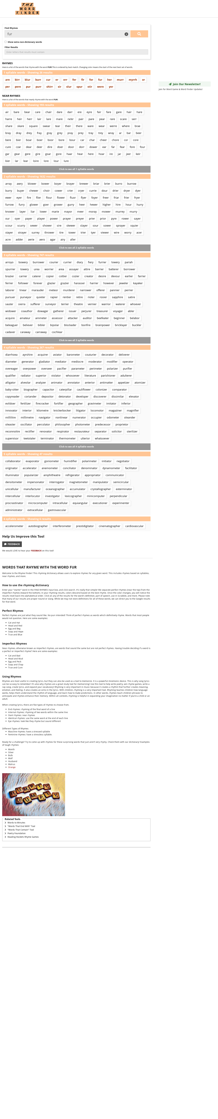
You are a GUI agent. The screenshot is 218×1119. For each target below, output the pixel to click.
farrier (142, 276)
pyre (114, 218)
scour (8, 225)
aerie (31, 239)
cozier (75, 276)
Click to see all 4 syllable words (76, 446)
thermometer (67, 438)
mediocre (77, 361)
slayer (84, 225)
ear (104, 147)
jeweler (123, 283)
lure (66, 161)
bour (72, 140)
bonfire (85, 325)
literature (90, 375)
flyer (83, 197)
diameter (11, 361)
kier (7, 161)
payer (28, 218)
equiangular (80, 503)
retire (79, 297)
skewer (70, 225)
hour (129, 204)
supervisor (12, 438)
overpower (29, 368)
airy (63, 239)
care (37, 112)
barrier (99, 269)
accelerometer (14, 526)
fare (108, 112)
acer (139, 232)
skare (20, 126)
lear (25, 161)
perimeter (96, 368)
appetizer (123, 382)
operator (127, 361)
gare (119, 112)
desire (102, 276)
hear (80, 154)
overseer (46, 368)
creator (88, 276)
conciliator (69, 468)
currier (67, 262)
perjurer (86, 311)
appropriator (93, 475)
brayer (70, 183)
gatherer (58, 311)
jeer (128, 154)
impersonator (35, 482)
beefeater (103, 318)
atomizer (140, 382)
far (113, 147)
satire (131, 297)
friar (116, 197)
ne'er (71, 119)
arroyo (9, 262)
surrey (35, 232)
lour (56, 161)
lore (46, 161)
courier (53, 262)
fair (99, 112)
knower (10, 211)
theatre (78, 304)
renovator (46, 431)
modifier (112, 361)
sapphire (117, 297)
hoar (101, 154)
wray (111, 133)
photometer (82, 424)
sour (95, 225)
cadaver (10, 332)
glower (34, 204)
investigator (52, 496)
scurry (21, 225)
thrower (49, 232)
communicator (115, 475)
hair (129, 112)
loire (36, 161)
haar (69, 154)
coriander (30, 396)
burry (8, 190)
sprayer (120, 225)
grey (59, 133)
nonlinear (61, 417)
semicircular (121, 482)
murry (133, 211)
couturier (90, 354)
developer (82, 396)
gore (59, 154)
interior (27, 410)
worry (127, 232)
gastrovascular (57, 510)
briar (96, 183)
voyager (118, 311)
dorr (81, 147)
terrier (65, 304)
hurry (140, 204)
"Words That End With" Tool (21, 826)
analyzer (41, 382)
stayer (9, 232)
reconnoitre (12, 431)
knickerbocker (62, 410)
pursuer (10, 297)
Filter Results (11, 47)
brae (137, 126)
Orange (12, 767)
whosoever (72, 375)
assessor (57, 318)
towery (24, 269)
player (41, 218)
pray (70, 133)
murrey (120, 211)
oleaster (10, 424)
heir (19, 119)
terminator (47, 438)
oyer (17, 218)
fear (122, 147)
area (61, 269)
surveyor (50, 304)
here (91, 154)
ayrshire (28, 354)
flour (49, 197)
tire (61, 232)
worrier (49, 269)
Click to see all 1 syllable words (76, 169)
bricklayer (121, 325)
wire (116, 232)
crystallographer (100, 489)
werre (113, 126)
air (7, 112)
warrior (106, 304)
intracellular (60, 503)
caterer (36, 276)
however (108, 283)
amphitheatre (51, 475)
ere (80, 112)
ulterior (85, 438)
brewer (83, 183)
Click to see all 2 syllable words (76, 247)
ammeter (41, 318)
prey (80, 133)
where (126, 126)
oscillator (26, 424)
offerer (100, 290)
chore (115, 140)
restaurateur (82, 431)
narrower (85, 290)
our (7, 218)
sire (59, 225)
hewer (94, 204)
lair (39, 119)
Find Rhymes (11, 28)
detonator (65, 396)
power (54, 218)
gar (7, 154)
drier (115, 190)
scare (123, 119)
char (92, 140)
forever (37, 283)
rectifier (30, 431)
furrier (102, 262)
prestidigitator (85, 526)
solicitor (117, 431)
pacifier (61, 368)
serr (134, 119)
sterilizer (132, 431)
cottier (63, 276)
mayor (68, 211)
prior (103, 218)
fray (39, 133)
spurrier (10, 269)
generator (28, 361)
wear (102, 126)
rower (125, 218)
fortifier (58, 403)
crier (70, 190)
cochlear (57, 332)
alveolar (26, 382)
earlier (129, 276)
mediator (60, 361)
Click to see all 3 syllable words (76, 340)
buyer (20, 190)
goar (48, 154)
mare (59, 119)
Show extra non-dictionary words (24, 42)
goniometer (51, 461)
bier (18, 140)
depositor (48, 396)
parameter (78, 368)
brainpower (103, 325)
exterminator (124, 489)
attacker (73, 318)
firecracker (42, 403)
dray (18, 133)
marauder (38, 290)
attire (87, 269)
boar (29, 140)
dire (49, 147)
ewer (8, 197)
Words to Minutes (16, 822)
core (136, 140)
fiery (90, 262)
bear (27, 112)
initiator (107, 461)
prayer (67, 218)
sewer (34, 225)
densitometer (13, 482)
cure (8, 147)
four (142, 147)
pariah (129, 262)
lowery (115, 262)
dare (59, 112)
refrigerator (72, 475)
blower (32, 183)
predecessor (102, 424)
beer (138, 133)
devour (115, 276)
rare (112, 119)
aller (73, 239)
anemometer (50, 468)
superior (41, 375)
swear (46, 126)
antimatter (106, 382)
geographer (75, 403)
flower (61, 197)
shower (47, 225)
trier (83, 232)
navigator (44, 417)
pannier (115, 290)
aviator (57, 354)
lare (48, 119)
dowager (42, 311)
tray (91, 133)
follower (23, 283)
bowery (23, 262)
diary (80, 262)
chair (48, 112)
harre (8, 119)
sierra (21, 304)
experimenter (120, 503)
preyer (80, 218)
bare (16, 112)
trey (100, 133)
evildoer (10, 403)
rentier (67, 297)
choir (46, 190)
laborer (9, 290)
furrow (9, 204)
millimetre (27, 417)
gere (27, 154)
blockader (70, 325)
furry (22, 204)
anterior (90, 382)
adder (19, 239)
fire (29, 197)
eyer (19, 197)
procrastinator (14, 503)
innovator (11, 410)
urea (36, 269)
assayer (74, 269)
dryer (127, 190)
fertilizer (25, 403)
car (82, 140)
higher (107, 204)
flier (38, 197)
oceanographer (55, 489)
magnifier (133, 410)
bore (61, 140)
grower (58, 204)
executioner (100, 503)
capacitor (48, 389)
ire (111, 154)
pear (102, 119)
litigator (81, 410)
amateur (25, 318)
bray (8, 133)
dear (29, 147)
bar (129, 133)
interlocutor (32, 496)
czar (18, 147)
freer (106, 197)
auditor (87, 318)
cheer (103, 140)
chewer (33, 190)
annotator (73, 382)
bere (8, 140)
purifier (127, 368)
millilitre (10, 417)
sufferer (35, 304)
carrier (23, 276)
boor (51, 140)
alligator (10, 382)
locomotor (97, 410)
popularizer (31, 475)
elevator (134, 396)
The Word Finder (27, 8)
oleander (129, 417)
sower (107, 225)
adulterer (126, 375)
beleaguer (11, 325)
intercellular (12, 496)
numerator (79, 417)
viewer (105, 232)
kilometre (42, 410)
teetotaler (30, 438)
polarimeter (89, 461)
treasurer (102, 311)
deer (39, 147)
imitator (111, 403)
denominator (89, 468)
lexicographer (73, 496)
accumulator (77, 489)
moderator (95, 361)
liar (33, 211)
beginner (119, 318)
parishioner (108, 375)
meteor (53, 290)
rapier (54, 297)
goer (46, 204)
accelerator (30, 468)
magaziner (115, 410)
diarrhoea (11, 354)
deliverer (124, 354)
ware (90, 126)
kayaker (138, 283)
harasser (79, 283)
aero (42, 239)
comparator (119, 389)
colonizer (101, 389)
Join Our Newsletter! (186, 84)
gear (17, 154)
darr (70, 112)
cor (126, 140)
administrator (13, 510)
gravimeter (94, 403)
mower (106, 211)
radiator (26, 375)
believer (28, 325)
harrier (94, 283)
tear (57, 126)
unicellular (12, 489)
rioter (91, 297)
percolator (43, 424)
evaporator (32, 461)
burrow (131, 183)
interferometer (62, 526)
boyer (57, 183)
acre (8, 239)
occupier (96, 417)
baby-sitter (12, 389)
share (8, 126)
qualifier (10, 375)
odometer (113, 417)
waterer (120, 304)
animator (56, 382)
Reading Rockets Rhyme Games (23, 836)
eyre (89, 112)
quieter (40, 297)
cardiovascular (134, 526)
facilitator (131, 468)
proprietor (122, 424)
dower (93, 147)
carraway (41, 332)
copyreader (12, 396)
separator (101, 431)
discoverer (99, 396)
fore (132, 147)
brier (107, 183)
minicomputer (96, 496)
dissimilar (118, 396)
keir (138, 154)
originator (11, 468)
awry (20, 183)
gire (37, 154)
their (68, 126)
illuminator (12, 475)
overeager (11, 368)
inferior (126, 403)
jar (119, 154)
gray (49, 133)
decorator (107, 354)
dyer (138, 190)
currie (93, 190)
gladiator (44, 361)
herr (29, 119)
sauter (9, 304)
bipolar (54, 325)
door (71, 147)
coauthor (26, 311)
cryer (81, 190)
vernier (92, 304)
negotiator (123, 461)
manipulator (100, 482)
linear (23, 290)
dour (105, 190)
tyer (93, 232)
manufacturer (32, 489)
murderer (69, 290)
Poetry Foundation (17, 833)
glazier (51, 283)
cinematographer (109, 526)
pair (81, 119)
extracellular (35, 510)
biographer (31, 389)
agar (52, 239)
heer (82, 204)
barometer (73, 354)
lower (43, 211)
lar (16, 161)
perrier (129, 290)
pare (91, 119)
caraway (25, 332)
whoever (135, 304)
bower (45, 183)
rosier (103, 297)
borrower (129, 269)
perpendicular (118, 496)
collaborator (13, 461)
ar (120, 133)
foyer (94, 197)
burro (118, 183)
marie (55, 211)
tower (72, 232)
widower (10, 311)
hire (118, 204)
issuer (72, 311)
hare (139, 112)
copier (50, 276)
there (79, 126)
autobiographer (38, 526)
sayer (137, 218)
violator (56, 375)
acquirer (43, 354)
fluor (73, 197)
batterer (114, 269)
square (33, 126)
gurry (71, 204)
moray (93, 211)
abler (131, 311)
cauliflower (84, 389)
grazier (65, 283)
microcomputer (38, 503)
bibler (41, 325)
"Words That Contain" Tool (21, 829)
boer (40, 140)
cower (58, 190)
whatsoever (102, 438)
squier (134, 225)
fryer (137, 197)
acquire (10, 318)
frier (126, 197)
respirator (63, 431)
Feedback (13, 544)
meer (80, 211)
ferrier (9, 283)
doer (60, 147)
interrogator (56, 482)
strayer (22, 232)
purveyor (25, 297)
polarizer (112, 368)
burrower (38, 262)
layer (23, 211)
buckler (136, 325)
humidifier (70, 461)
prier (92, 218)
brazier (9, 276)
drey (29, 133)
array (8, 183)
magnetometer (78, 482)
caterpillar (65, 389)
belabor (135, 318)
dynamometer (111, 468)
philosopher (62, 424)
